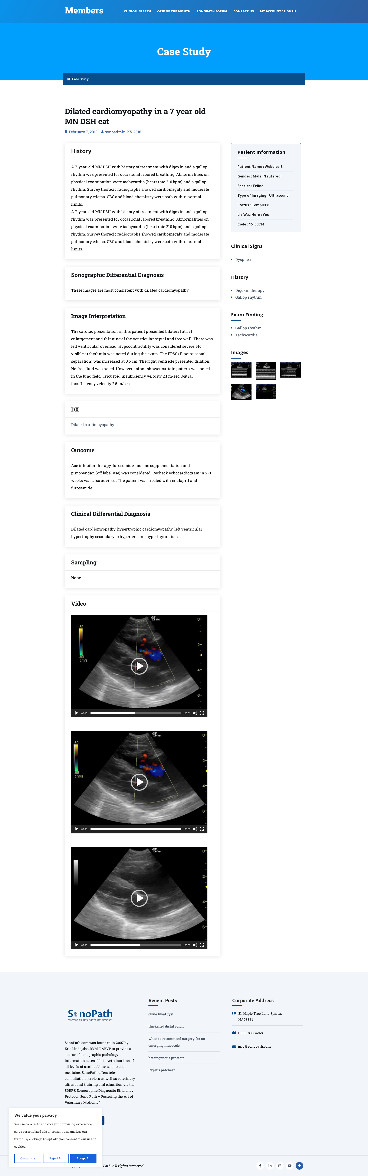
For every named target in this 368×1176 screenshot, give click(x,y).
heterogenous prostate (166, 1057)
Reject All (55, 1158)
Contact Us (243, 11)
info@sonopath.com (254, 1046)
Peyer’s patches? (161, 1070)
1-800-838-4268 (250, 1033)
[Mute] (195, 713)
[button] (139, 666)
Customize (27, 1158)
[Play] (77, 713)
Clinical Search (137, 11)
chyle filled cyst (161, 1014)
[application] (139, 666)
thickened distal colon (166, 1026)
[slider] (136, 713)
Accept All (83, 1158)
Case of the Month (173, 11)
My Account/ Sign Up (278, 11)
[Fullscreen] (202, 713)
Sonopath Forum (212, 11)
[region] (55, 1137)
